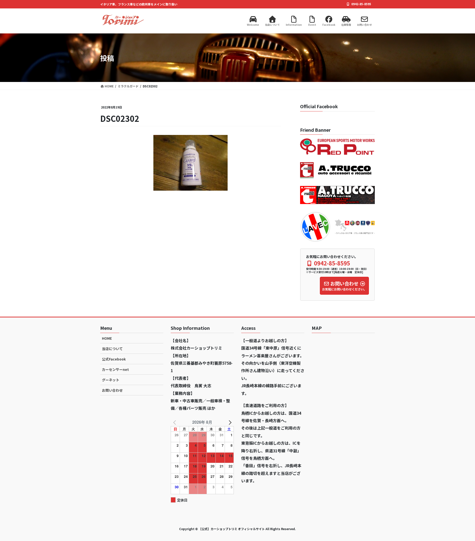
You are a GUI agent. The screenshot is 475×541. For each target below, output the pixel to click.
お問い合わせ (112, 390)
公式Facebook (114, 359)
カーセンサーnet (115, 369)
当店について (112, 348)
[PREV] (175, 422)
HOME (107, 338)
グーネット (110, 379)
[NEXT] (229, 422)
